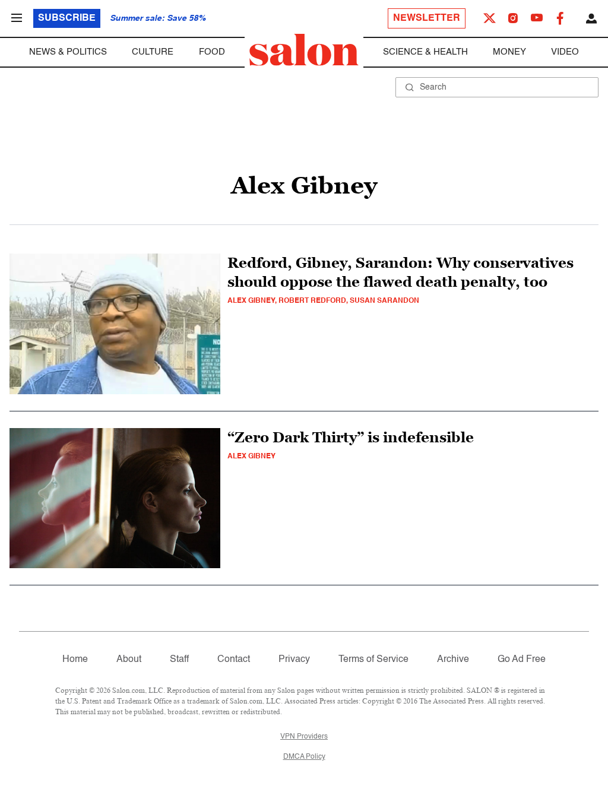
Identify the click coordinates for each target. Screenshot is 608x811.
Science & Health (425, 51)
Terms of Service (373, 659)
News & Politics (68, 51)
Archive (453, 659)
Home (75, 659)
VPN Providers (304, 736)
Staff (179, 659)
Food (212, 51)
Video (565, 51)
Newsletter (426, 18)
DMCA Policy (304, 757)
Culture (152, 51)
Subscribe (67, 18)
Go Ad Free (522, 659)
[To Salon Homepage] (304, 50)
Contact (233, 659)
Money (509, 51)
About (128, 659)
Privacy (294, 659)
